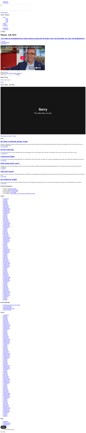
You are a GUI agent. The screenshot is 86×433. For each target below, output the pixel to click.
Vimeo (14, 136)
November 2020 (6, 278)
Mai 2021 (5, 270)
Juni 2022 (5, 255)
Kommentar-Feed (7, 423)
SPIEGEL (19, 73)
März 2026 (5, 204)
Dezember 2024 (6, 222)
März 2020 (5, 287)
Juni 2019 (5, 298)
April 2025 (5, 218)
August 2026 (6, 198)
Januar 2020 (5, 290)
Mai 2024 (5, 231)
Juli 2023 (5, 243)
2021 (7, 19)
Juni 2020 (5, 284)
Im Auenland (13, 192)
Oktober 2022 (6, 250)
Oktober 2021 (6, 264)
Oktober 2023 (6, 239)
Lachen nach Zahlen (8, 156)
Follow (2, 82)
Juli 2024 (5, 228)
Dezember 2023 (6, 237)
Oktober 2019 (6, 293)
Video (6, 72)
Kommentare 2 (4, 43)
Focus (7, 73)
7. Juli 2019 (3, 41)
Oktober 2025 (6, 210)
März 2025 (5, 219)
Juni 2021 (5, 269)
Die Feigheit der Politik (9, 179)
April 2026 (5, 203)
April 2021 (5, 272)
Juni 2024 (5, 230)
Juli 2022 (5, 254)
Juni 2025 (5, 215)
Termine (5, 24)
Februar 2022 (6, 260)
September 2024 (6, 226)
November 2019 (6, 292)
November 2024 (6, 224)
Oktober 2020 (6, 279)
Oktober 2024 (6, 225)
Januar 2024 (5, 236)
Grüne (11, 73)
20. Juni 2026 (3, 183)
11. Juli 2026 (3, 160)
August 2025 (6, 213)
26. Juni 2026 (3, 176)
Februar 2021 (6, 274)
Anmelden (5, 421)
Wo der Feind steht (7, 149)
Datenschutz (5, 2)
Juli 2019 (5, 297)
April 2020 (5, 286)
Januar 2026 (5, 207)
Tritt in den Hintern (12, 188)
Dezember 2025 (6, 208)
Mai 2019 (5, 299)
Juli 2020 (5, 282)
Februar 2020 (6, 289)
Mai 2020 (5, 285)
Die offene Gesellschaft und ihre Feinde (14, 141)
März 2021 (5, 273)
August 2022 (6, 252)
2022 (7, 18)
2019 (7, 22)
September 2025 (6, 211)
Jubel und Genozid (7, 171)
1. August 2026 (4, 153)
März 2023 (5, 248)
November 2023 (6, 238)
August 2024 (6, 227)
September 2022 (6, 251)
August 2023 (6, 242)
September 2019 (6, 295)
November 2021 (6, 263)
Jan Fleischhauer (4, 12)
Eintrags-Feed (6, 422)
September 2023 (6, 240)
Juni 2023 (5, 244)
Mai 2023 (5, 245)
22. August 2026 (4, 146)
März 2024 (5, 233)
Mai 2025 (5, 216)
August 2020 (6, 281)
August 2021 (6, 267)
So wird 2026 (15, 191)
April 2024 (5, 232)
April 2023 (5, 246)
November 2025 (6, 209)
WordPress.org (6, 424)
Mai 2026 (5, 202)
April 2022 (5, 257)
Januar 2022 (5, 261)
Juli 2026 (5, 199)
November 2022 (6, 249)
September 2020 (6, 280)
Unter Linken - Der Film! (6, 136)
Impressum (5, 1)
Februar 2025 (6, 220)
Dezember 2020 (6, 276)
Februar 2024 (6, 234)
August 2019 (6, 296)
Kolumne (15, 73)
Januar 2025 (5, 221)
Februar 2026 (6, 205)
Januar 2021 (5, 275)
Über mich (5, 25)
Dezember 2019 (6, 291)
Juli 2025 (5, 214)
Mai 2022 (5, 256)
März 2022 (5, 258)
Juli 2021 (5, 268)
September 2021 (6, 266)
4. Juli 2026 (3, 168)
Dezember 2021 (6, 262)
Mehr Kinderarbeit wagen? (10, 163)
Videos (4, 23)
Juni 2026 (5, 201)
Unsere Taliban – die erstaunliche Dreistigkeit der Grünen (23, 193)
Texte (4, 17)
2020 (7, 20)
